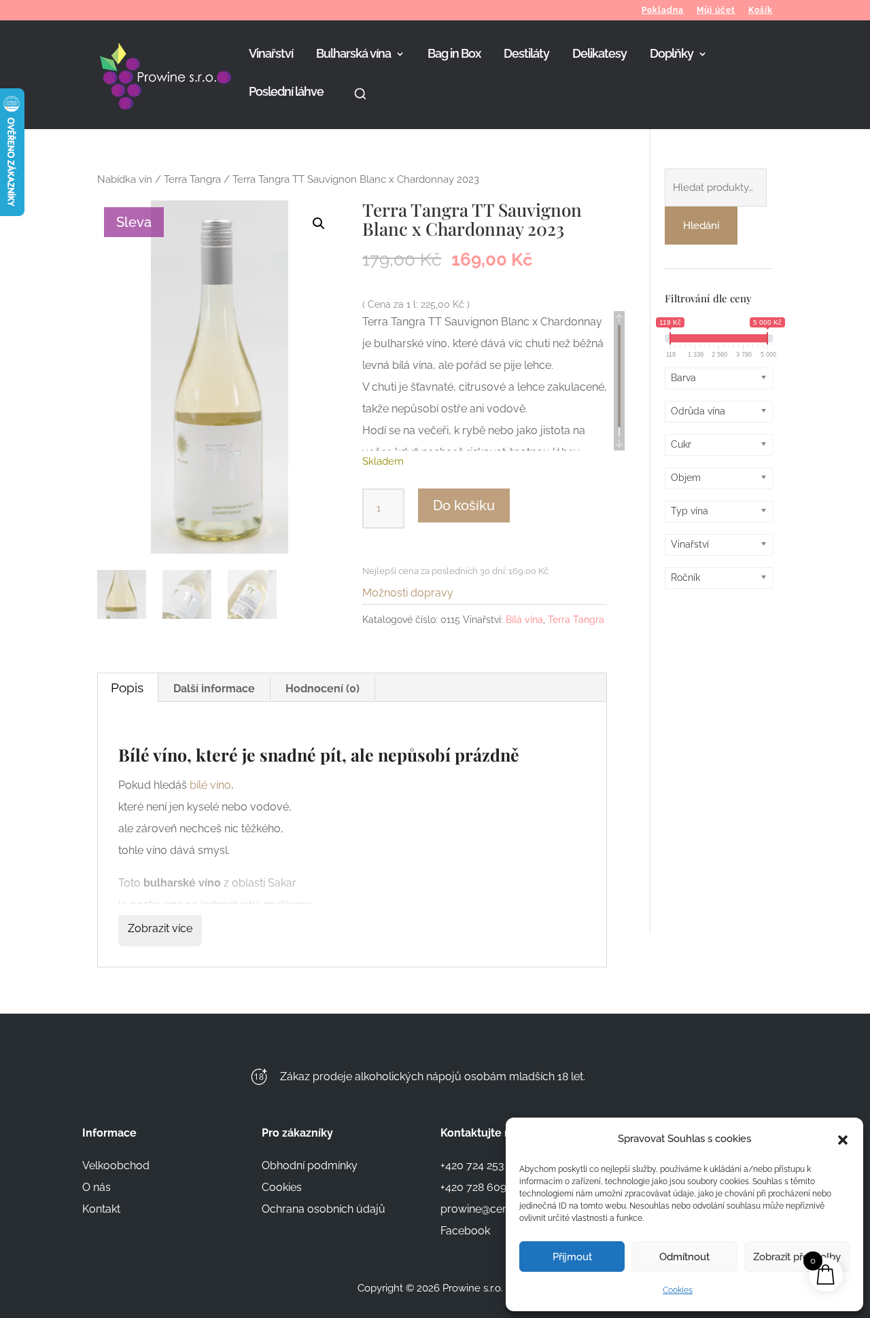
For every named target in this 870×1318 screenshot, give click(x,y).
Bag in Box (454, 54)
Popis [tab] (127, 687)
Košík (760, 10)
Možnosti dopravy (407, 592)
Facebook (465, 1230)
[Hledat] (360, 108)
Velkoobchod (116, 1165)
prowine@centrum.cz (493, 1209)
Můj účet (716, 10)
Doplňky (671, 54)
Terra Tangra (192, 179)
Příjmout (572, 1257)
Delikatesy (599, 54)
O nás (96, 1187)
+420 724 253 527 (482, 1165)
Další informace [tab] (214, 688)
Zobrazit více (160, 928)
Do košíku (464, 505)
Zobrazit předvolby (797, 1257)
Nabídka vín (124, 179)
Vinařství (271, 54)
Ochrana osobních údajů (323, 1209)
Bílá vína (524, 619)
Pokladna (663, 10)
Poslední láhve (286, 93)
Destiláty (526, 54)
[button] (843, 1138)
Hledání (701, 225)
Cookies (678, 1290)
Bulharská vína (353, 54)
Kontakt (101, 1209)
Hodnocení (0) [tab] (322, 688)
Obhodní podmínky (310, 1165)
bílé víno (210, 785)
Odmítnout (684, 1257)
